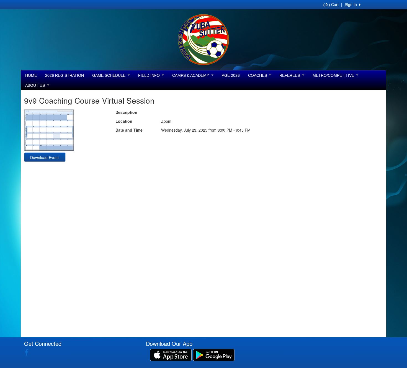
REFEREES (290, 75)
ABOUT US (35, 85)
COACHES (258, 75)
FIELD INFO (149, 75)
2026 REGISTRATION (64, 75)
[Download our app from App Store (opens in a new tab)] (171, 354)
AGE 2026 (231, 75)
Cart (331, 4)
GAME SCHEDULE (109, 75)
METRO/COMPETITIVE (334, 75)
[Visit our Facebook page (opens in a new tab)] (28, 352)
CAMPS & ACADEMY (191, 75)
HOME (31, 75)
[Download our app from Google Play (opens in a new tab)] (214, 354)
